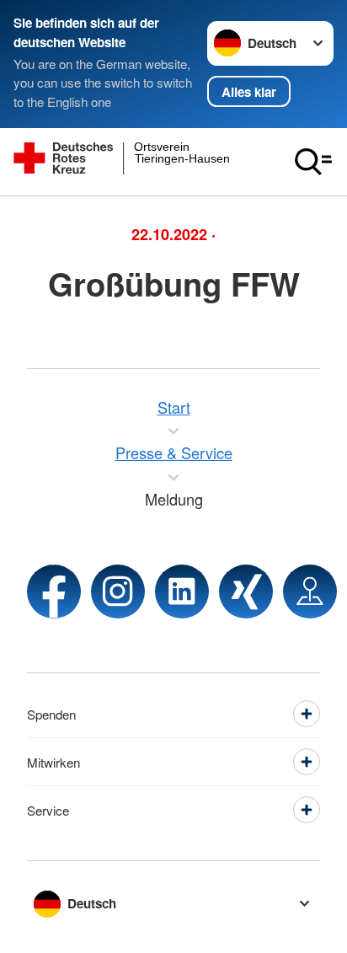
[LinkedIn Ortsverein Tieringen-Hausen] (182, 591)
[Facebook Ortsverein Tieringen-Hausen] (54, 591)
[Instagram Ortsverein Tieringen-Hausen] (118, 591)
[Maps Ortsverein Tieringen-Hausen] (310, 591)
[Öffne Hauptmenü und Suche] (313, 162)
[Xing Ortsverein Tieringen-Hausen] (246, 591)
